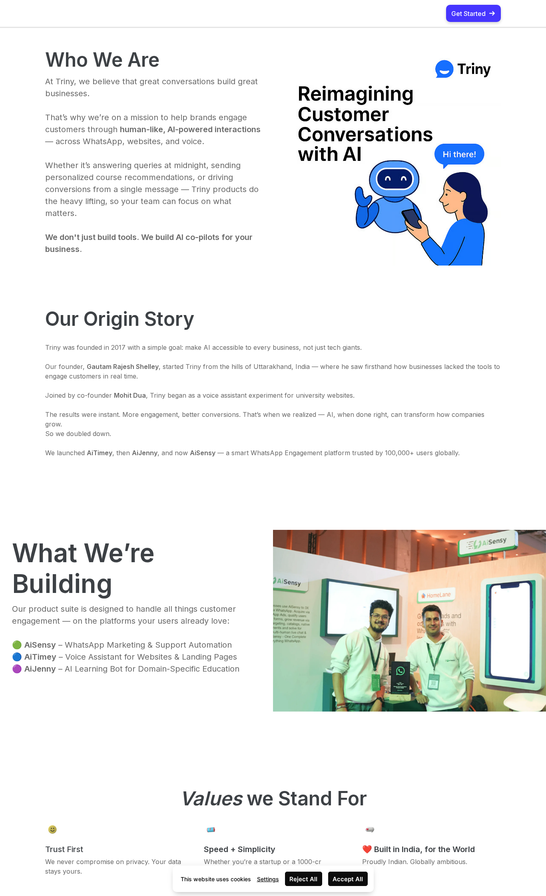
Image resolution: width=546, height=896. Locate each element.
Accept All (348, 879)
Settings (268, 879)
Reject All (303, 879)
